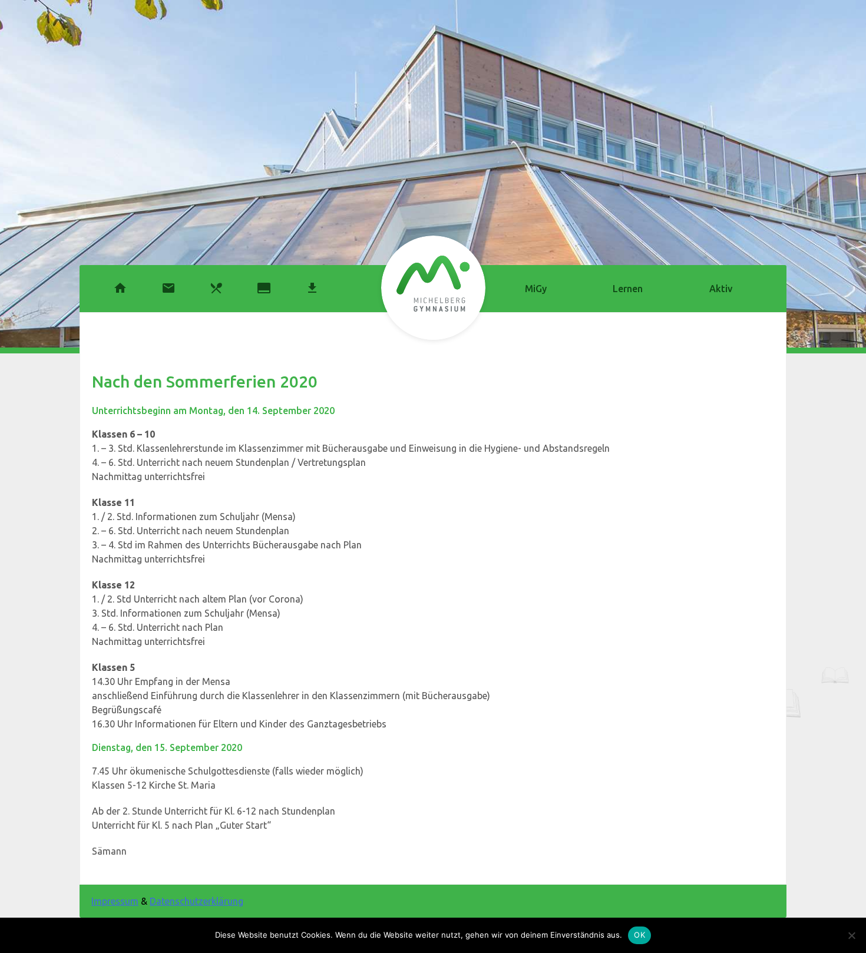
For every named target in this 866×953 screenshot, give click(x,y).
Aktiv (720, 288)
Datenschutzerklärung (196, 901)
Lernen (628, 288)
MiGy (536, 288)
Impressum (114, 901)
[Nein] (851, 935)
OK (639, 934)
